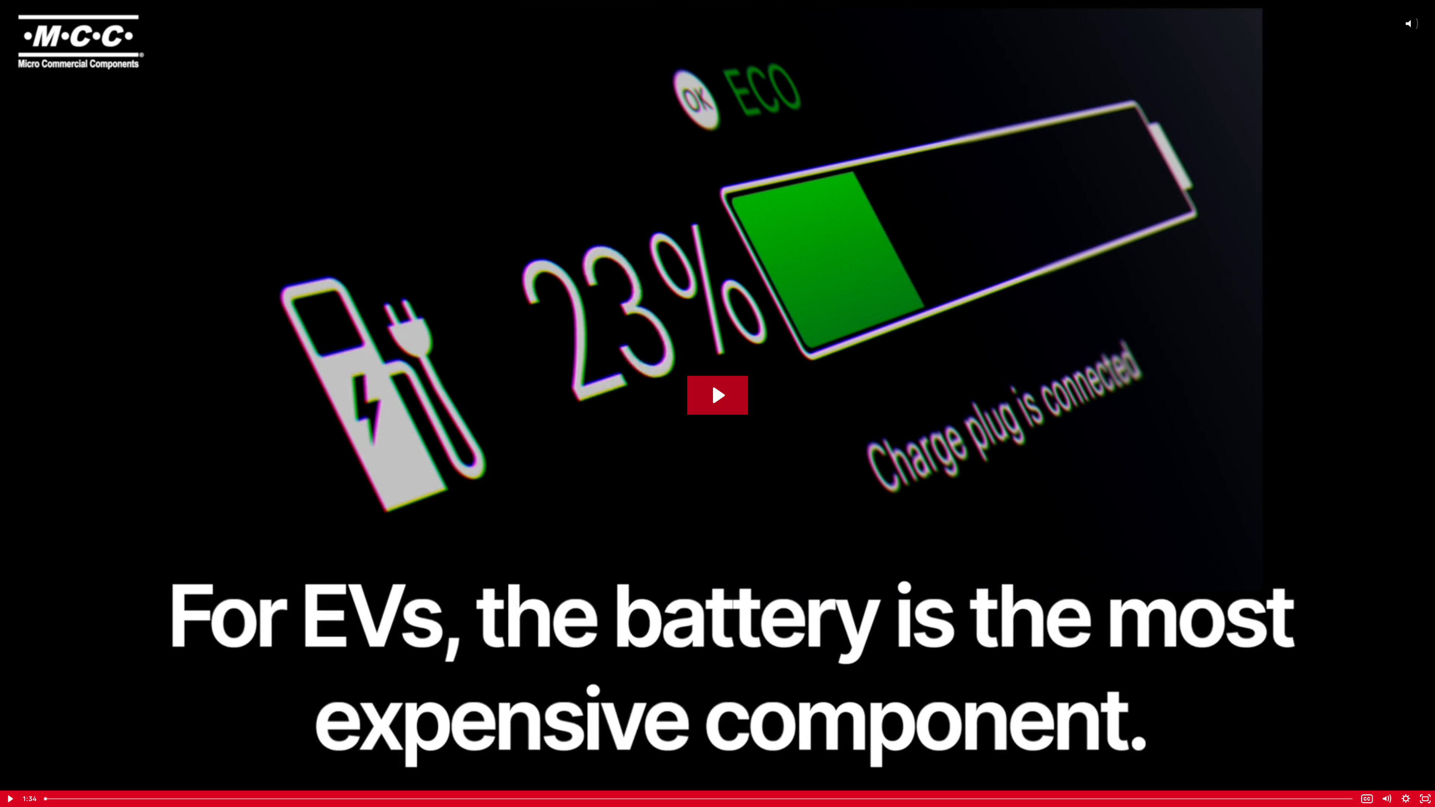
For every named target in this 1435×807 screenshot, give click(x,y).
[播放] (9, 799)
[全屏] (1425, 799)
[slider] (699, 799)
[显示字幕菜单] (1367, 799)
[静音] (1386, 799)
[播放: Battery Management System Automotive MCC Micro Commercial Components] (717, 395)
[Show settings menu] (1406, 799)
